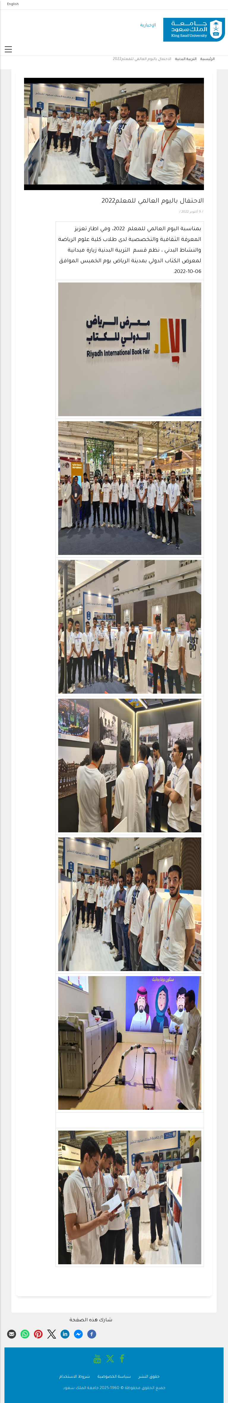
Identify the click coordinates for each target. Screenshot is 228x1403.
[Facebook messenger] (78, 1333)
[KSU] (194, 26)
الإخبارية (148, 25)
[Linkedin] (65, 1333)
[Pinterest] (38, 1333)
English (13, 4)
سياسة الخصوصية (114, 1377)
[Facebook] (91, 1333)
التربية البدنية (186, 59)
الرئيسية (207, 59)
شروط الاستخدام (74, 1377)
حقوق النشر (149, 1377)
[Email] (11, 1333)
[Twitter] (51, 1333)
